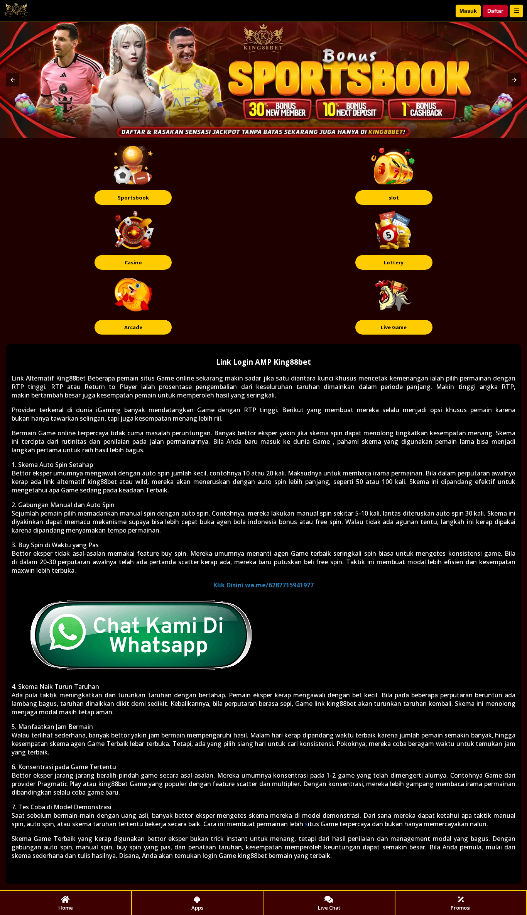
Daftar (495, 11)
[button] (12, 79)
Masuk (468, 11)
